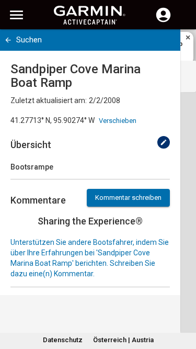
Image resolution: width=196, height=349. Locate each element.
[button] (183, 301)
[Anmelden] (163, 21)
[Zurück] (8, 40)
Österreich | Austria (123, 340)
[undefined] (163, 142)
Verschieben (117, 121)
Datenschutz (63, 340)
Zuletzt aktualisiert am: (48, 100)
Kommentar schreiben (128, 197)
